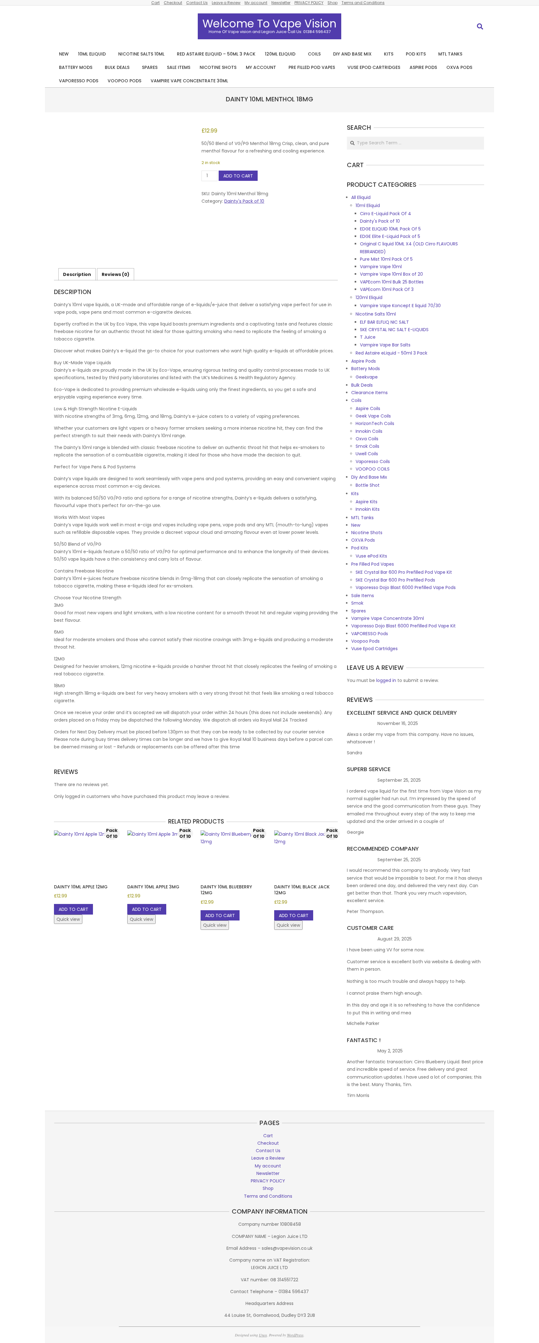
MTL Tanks (362, 517)
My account (256, 2)
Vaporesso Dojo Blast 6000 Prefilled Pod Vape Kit (403, 626)
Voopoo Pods (365, 641)
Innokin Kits (368, 509)
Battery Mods (365, 368)
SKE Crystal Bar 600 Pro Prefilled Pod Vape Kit (404, 572)
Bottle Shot (368, 485)
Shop (332, 2)
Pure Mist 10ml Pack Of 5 (386, 259)
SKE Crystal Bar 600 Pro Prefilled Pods (395, 580)
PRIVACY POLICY (308, 2)
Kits (355, 493)
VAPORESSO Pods (369, 633)
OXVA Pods (363, 540)
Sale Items (362, 595)
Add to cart (238, 176)
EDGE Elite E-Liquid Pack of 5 (390, 236)
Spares (358, 611)
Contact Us (197, 2)
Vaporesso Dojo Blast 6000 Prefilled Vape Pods (406, 587)
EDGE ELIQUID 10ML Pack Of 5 (390, 229)
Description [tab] (77, 274)
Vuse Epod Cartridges (374, 648)
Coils (356, 400)
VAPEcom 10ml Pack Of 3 (387, 289)
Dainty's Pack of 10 (244, 201)
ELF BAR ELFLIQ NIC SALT (384, 322)
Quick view (68, 919)
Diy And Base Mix (369, 477)
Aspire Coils (368, 408)
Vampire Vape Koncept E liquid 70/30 (400, 305)
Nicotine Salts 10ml (376, 314)
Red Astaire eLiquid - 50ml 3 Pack (391, 353)
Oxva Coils (367, 439)
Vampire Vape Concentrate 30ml (387, 618)
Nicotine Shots (366, 532)
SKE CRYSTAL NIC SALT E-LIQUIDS (394, 329)
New (355, 525)
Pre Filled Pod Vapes (372, 564)
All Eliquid (361, 197)
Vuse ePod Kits (371, 556)
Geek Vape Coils (373, 416)
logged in (386, 680)
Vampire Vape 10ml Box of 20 (391, 274)
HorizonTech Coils (375, 423)
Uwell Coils (367, 454)
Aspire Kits (366, 502)
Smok (357, 603)
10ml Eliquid (368, 205)
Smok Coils (367, 446)
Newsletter (280, 2)
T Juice (368, 337)
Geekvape (367, 377)
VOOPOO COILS (373, 469)
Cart (155, 2)
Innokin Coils (369, 431)
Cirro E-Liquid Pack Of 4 (385, 213)
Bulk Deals (362, 385)
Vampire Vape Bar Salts (385, 345)
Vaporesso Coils (373, 461)
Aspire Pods (363, 361)
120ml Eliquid (369, 297)
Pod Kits (359, 548)
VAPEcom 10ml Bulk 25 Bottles (392, 282)
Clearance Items (369, 392)
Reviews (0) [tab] (115, 274)
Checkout (173, 2)
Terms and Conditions (363, 2)
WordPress (295, 1334)
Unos (263, 1334)
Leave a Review (226, 2)
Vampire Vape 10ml (381, 266)
